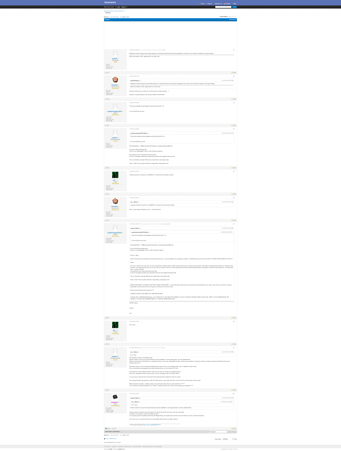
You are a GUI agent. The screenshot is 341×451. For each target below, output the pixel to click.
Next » (124, 16)
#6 (233, 197)
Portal (203, 3)
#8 (233, 321)
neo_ (114, 180)
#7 (233, 223)
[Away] (119, 85)
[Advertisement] (170, 34)
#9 (233, 347)
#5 (233, 171)
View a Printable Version (111, 438)
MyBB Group (122, 449)
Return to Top (128, 446)
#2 (233, 76)
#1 (233, 49)
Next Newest (116, 431)
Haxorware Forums (108, 11)
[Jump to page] (128, 17)
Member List (218, 3)
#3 (233, 102)
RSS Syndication (158, 446)
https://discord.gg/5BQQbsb (150, 425)
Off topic (121, 11)
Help (235, 3)
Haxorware (120, 446)
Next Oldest (109, 431)
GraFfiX (114, 58)
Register (123, 7)
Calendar (227, 3)
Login (118, 7)
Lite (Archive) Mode (137, 446)
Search (210, 3)
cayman (114, 137)
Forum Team (107, 446)
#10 (233, 393)
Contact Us (114, 446)
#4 (233, 128)
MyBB (110, 449)
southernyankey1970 (114, 111)
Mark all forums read (148, 446)
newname (114, 85)
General (116, 11)
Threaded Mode (232, 19)
